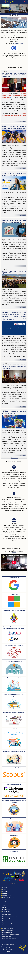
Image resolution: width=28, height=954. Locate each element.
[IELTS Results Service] (20, 880)
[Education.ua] (9, 877)
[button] (14, 85)
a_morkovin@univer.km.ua (15, 59)
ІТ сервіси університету (8, 921)
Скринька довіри (6, 895)
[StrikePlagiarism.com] (14, 883)
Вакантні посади (6, 937)
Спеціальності (6, 909)
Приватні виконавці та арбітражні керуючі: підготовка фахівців (14, 221)
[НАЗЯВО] (17, 873)
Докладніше (23, 121)
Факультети (5, 905)
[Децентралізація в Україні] (8, 880)
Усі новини (14, 458)
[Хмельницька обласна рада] (23, 873)
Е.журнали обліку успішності (9, 917)
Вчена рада (5, 903)
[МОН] (8, 874)
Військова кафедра (7, 919)
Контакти (4, 893)
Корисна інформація (7, 930)
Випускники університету (9, 939)
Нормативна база (7, 933)
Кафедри (4, 907)
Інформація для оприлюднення (10, 935)
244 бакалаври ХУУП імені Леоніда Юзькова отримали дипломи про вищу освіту (14, 367)
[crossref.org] (22, 876)
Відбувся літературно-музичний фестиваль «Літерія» (14, 413)
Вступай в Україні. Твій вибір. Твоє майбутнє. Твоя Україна (14, 174)
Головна (4, 887)
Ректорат (4, 901)
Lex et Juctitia (10, 2)
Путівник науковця (7, 923)
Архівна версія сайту (7, 897)
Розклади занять (6, 915)
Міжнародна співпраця (8, 928)
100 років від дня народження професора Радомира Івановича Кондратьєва (14, 75)
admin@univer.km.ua (17, 43)
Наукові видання (6, 925)
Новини (4, 889)
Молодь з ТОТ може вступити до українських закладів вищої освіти (14, 127)
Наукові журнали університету (16, 14)
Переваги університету (8, 911)
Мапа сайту (5, 891)
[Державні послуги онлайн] (17, 876)
